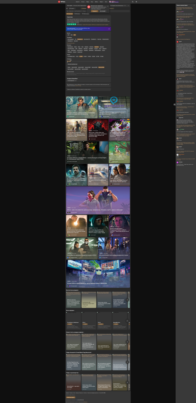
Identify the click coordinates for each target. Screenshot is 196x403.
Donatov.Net (80, 52)
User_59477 (181, 11)
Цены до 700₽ (101, 67)
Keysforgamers (80, 50)
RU (105, 392)
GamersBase (73, 50)
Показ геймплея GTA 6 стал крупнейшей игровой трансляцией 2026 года (185, 17)
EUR (68, 34)
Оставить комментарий (73, 161)
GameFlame (91, 50)
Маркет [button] (101, 1)
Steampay (86, 50)
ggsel (69, 50)
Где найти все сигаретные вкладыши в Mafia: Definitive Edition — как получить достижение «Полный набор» (186, 143)
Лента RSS (101, 392)
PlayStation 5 (80, 39)
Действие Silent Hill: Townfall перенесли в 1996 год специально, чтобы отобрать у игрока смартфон (186, 126)
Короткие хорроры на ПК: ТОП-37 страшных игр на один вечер (185, 152)
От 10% (81, 56)
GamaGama (70, 52)
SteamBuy (91, 46)
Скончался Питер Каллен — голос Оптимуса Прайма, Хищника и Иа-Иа (185, 107)
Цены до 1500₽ (77, 69)
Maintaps (180, 162)
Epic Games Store (71, 48)
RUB (74, 34)
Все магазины (70, 46)
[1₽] (67, 61)
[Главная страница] (61, 2)
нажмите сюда (78, 85)
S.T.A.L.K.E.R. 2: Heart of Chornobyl (81, 5)
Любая (69, 67)
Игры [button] (92, 1)
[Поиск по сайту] (132, 2)
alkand (180, 41)
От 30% (89, 56)
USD (71, 34)
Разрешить (95, 11)
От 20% (85, 56)
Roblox (127, 5)
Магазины (78, 13)
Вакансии (81, 392)
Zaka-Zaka (102, 46)
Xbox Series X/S (87, 39)
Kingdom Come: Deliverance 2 (117, 5)
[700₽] (70, 61)
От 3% (77, 56)
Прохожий (181, 90)
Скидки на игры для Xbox (71, 74)
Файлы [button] (96, 1)
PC (75, 39)
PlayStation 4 (93, 39)
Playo (79, 46)
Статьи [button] (82, 1)
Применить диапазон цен (72, 64)
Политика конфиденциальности (93, 392)
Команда (77, 392)
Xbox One (99, 39)
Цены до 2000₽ (85, 69)
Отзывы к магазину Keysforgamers (183, 39)
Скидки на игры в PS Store (100, 73)
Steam (75, 46)
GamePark (96, 46)
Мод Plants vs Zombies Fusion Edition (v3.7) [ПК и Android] (186, 159)
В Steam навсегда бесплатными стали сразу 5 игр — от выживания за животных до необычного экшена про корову (186, 134)
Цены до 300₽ (87, 67)
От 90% (102, 56)
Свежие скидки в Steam (80, 73)
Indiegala (96, 48)
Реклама (71, 392)
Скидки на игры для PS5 (90, 73)
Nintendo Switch (105, 39)
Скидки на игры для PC (71, 73)
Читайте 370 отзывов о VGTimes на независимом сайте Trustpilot (95, 24)
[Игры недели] (128, 5)
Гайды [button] (87, 1)
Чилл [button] (106, 1)
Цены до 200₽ (81, 67)
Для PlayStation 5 (78, 11)
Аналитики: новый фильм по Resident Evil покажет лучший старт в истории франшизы (185, 24)
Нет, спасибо (102, 11)
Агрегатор (71, 11)
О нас (74, 392)
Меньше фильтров (70, 43)
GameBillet (91, 48)
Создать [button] (72, 8)
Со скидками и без (71, 56)
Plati (82, 46)
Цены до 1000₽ (70, 69)
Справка (67, 392)
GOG (76, 48)
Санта (180, 78)
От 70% (97, 56)
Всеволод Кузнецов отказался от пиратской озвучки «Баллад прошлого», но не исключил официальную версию (186, 75)
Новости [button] (77, 1)
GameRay (86, 46)
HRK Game (85, 48)
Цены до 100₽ (74, 67)
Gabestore (104, 48)
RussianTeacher (182, 34)
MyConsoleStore (98, 50)
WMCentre (80, 48)
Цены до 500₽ (94, 67)
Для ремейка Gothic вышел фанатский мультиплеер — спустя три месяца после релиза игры (185, 8)
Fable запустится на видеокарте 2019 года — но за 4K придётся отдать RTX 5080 (185, 99)
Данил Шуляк (181, 154)
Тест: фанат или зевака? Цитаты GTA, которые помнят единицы (186, 32)
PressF (103, 50)
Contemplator (181, 129)
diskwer (180, 146)
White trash (181, 117)
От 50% (93, 56)
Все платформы (71, 39)
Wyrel (100, 48)
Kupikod (74, 52)
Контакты (85, 392)
